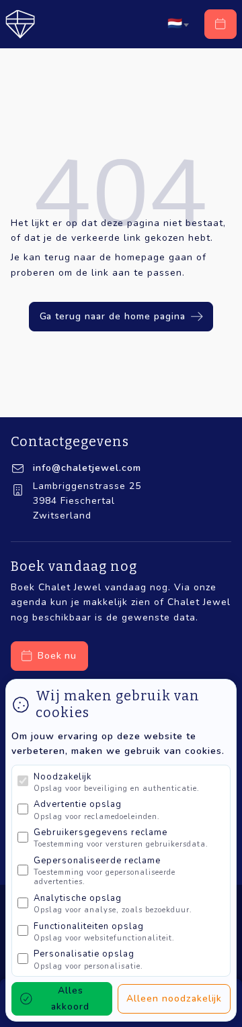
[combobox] (178, 24)
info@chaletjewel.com (87, 468)
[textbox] (175, 24)
